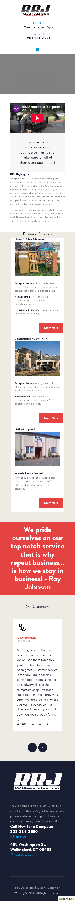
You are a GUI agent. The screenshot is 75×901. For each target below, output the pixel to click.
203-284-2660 (24, 831)
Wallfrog (19, 893)
